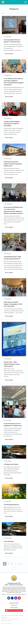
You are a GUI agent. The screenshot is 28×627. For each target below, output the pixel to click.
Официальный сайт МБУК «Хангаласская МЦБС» (14, 584)
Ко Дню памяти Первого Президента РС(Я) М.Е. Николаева (12, 124)
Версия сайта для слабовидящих (14, 610)
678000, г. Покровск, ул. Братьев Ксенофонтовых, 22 (14, 594)
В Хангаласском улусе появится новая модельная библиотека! (13, 164)
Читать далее (9, 53)
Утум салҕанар (9, 541)
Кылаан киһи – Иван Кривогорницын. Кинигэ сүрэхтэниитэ (12, 364)
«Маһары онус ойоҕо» (11, 464)
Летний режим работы (11, 504)
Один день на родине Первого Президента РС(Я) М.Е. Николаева (13, 304)
